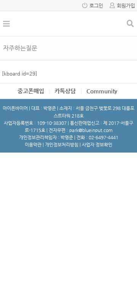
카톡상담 (65, 91)
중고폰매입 (31, 91)
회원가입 (126, 5)
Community (101, 91)
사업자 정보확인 (97, 144)
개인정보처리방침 (61, 144)
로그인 (96, 5)
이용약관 (33, 144)
